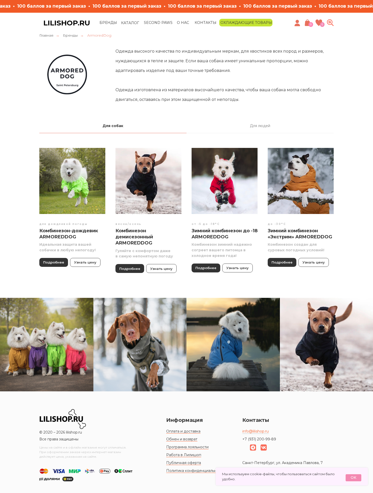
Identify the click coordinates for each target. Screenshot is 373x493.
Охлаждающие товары (246, 22)
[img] (330, 22)
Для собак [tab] (113, 126)
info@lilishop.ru (255, 431)
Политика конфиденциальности (195, 470)
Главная (46, 35)
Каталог (130, 23)
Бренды (108, 22)
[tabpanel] (186, 217)
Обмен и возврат (181, 439)
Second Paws (158, 22)
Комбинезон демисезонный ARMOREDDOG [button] (134, 237)
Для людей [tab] (260, 126)
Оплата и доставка (183, 431)
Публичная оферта (183, 462)
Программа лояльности (187, 447)
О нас (183, 22)
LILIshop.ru (66, 23)
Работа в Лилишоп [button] (183, 455)
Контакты (205, 22)
